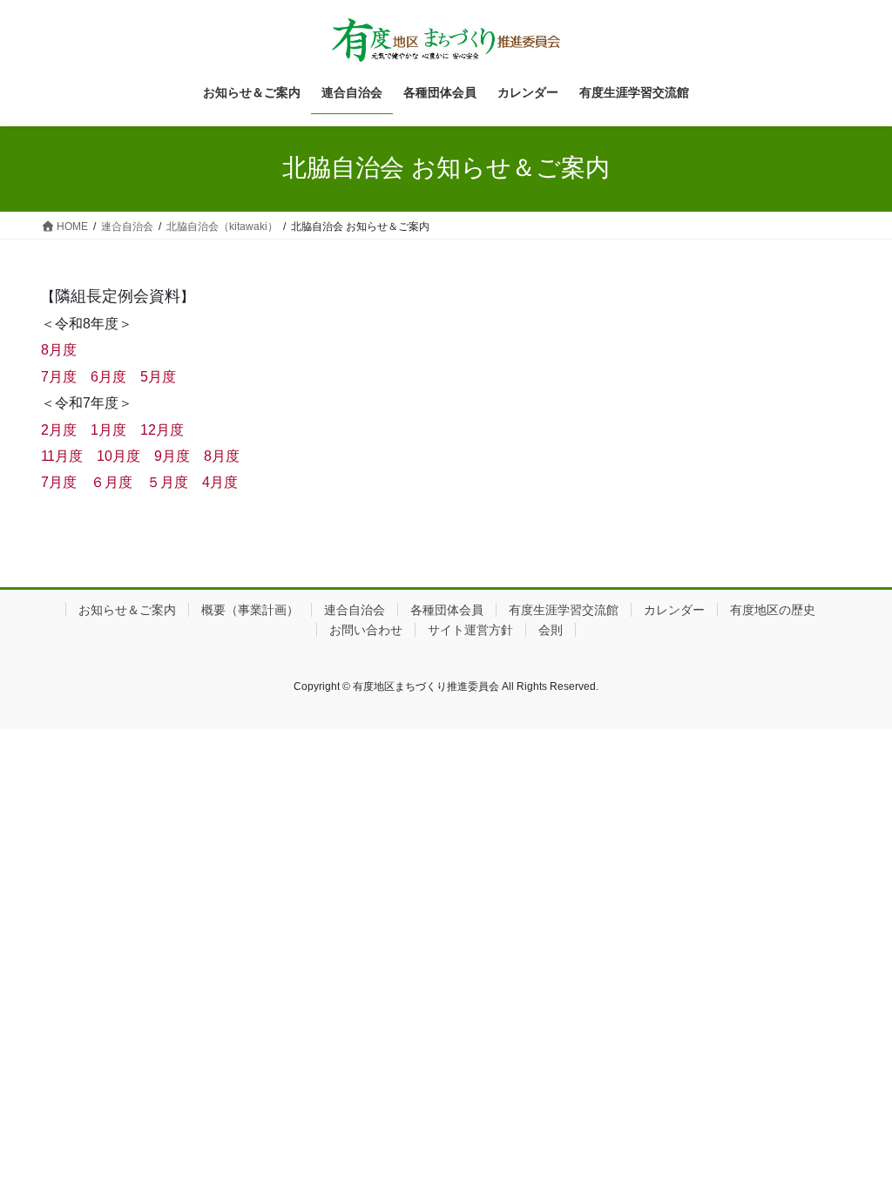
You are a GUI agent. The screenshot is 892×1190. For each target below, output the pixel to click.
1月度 (108, 430)
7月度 (59, 376)
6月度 (108, 376)
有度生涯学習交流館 (563, 610)
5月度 (158, 376)
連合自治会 (354, 610)
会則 (550, 630)
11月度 (62, 456)
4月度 (220, 482)
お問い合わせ (365, 630)
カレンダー (674, 610)
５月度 (167, 482)
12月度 (162, 430)
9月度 (172, 456)
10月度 (118, 456)
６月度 (111, 482)
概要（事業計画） (250, 610)
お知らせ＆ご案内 (127, 610)
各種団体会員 (446, 610)
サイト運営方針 (470, 630)
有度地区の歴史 (772, 610)
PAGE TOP (854, 1139)
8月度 (59, 349)
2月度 (59, 430)
